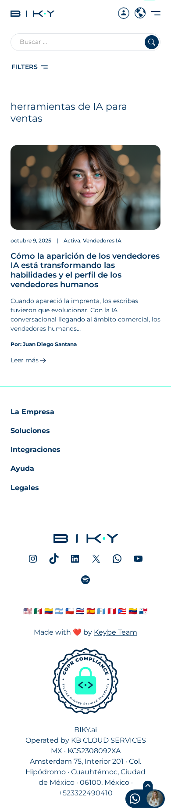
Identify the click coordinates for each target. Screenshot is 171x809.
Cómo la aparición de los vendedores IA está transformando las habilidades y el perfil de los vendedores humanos (85, 270)
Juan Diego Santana (50, 344)
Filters (24, 67)
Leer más (25, 360)
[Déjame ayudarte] (128, 800)
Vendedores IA (102, 240)
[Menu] (155, 12)
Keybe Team (115, 632)
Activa (72, 240)
